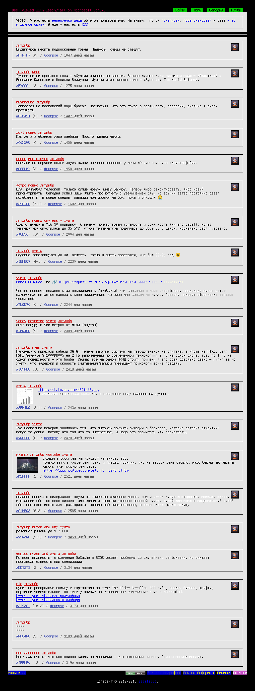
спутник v (53, 220)
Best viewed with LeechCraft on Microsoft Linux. (59, 10)
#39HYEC (23, 204)
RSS (85, 24)
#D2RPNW (23, 476)
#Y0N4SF (23, 331)
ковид (37, 220)
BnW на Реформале (199, 673)
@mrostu (23, 282)
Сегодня (216, 10)
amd (47, 527)
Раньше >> (17, 673)
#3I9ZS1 (23, 606)
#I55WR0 (23, 662)
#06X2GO (23, 142)
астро (21, 185)
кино (36, 71)
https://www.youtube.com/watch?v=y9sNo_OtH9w (85, 470)
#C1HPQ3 (23, 510)
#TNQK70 (23, 304)
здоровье (32, 652)
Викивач (224, 673)
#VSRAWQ (23, 537)
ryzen (37, 527)
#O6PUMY (23, 169)
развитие (36, 321)
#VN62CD (23, 438)
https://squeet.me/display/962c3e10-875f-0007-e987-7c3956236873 (121, 282)
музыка (22, 454)
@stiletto (147, 681)
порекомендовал (197, 20)
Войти (180, 10)
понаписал (171, 20)
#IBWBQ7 (23, 261)
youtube (53, 454)
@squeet (37, 282)
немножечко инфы (67, 20)
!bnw (197, 10)
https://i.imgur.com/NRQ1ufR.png (68, 389)
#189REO (23, 369)
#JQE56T (23, 234)
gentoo (22, 553)
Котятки (240, 673)
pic (19, 584)
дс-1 (20, 132)
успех (21, 321)
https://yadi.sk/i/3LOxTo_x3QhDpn (48, 600)
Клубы (236, 10)
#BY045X (23, 116)
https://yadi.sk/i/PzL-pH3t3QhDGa (48, 596)
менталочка (38, 159)
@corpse (51, 55)
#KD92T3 (23, 567)
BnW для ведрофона (164, 673)
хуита (69, 220)
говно (31, 132)
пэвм (36, 347)
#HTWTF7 (23, 55)
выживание (25, 102)
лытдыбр (23, 45)
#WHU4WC (23, 636)
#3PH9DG (23, 407)
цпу (55, 527)
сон (19, 652)
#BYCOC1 (23, 85)
